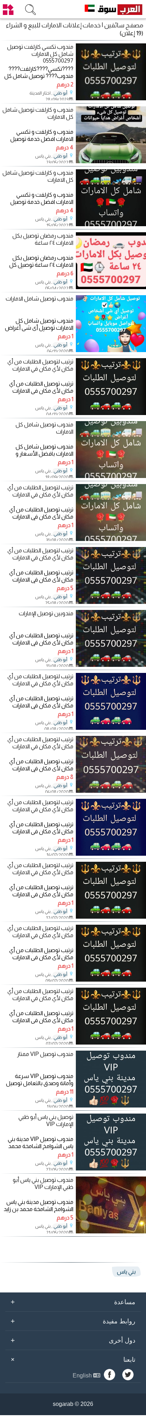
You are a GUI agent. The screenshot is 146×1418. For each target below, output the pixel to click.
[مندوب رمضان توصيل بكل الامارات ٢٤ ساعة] (111, 287)
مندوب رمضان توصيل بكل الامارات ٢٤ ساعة (42, 239)
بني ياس (126, 1272)
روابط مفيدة (73, 1321)
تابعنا (72, 1359)
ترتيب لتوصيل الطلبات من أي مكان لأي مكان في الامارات (40, 365)
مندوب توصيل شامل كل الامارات (44, 427)
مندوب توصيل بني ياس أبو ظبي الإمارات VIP (43, 1183)
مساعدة (73, 1302)
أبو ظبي (60, 93)
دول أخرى (73, 1340)
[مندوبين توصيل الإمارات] (111, 665)
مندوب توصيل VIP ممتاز (45, 1054)
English (83, 1375)
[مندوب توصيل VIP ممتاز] (111, 1106)
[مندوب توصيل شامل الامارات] (111, 350)
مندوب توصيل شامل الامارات (39, 299)
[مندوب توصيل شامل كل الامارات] (111, 476)
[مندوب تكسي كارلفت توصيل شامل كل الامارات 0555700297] (111, 98)
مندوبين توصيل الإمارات (46, 613)
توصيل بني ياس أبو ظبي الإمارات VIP (45, 1120)
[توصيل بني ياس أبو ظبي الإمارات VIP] (111, 1168)
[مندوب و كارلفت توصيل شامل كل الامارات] (111, 161)
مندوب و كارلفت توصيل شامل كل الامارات (37, 113)
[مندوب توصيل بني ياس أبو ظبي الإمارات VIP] (111, 1231)
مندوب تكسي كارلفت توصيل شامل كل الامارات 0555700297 (40, 53)
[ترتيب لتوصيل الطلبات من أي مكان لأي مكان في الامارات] (111, 413)
